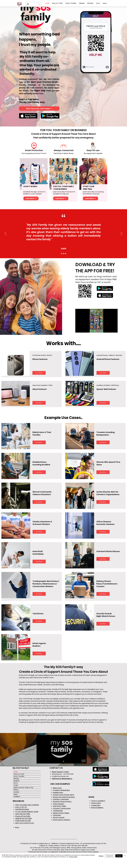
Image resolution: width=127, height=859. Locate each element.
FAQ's (16, 783)
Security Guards (58, 817)
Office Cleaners (58, 804)
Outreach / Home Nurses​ (62, 808)
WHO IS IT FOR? (19, 774)
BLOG (17, 827)
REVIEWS (17, 781)
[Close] (125, 856)
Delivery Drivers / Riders (61, 813)
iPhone (16, 790)
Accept (119, 856)
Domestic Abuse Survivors (62, 801)
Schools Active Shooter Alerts (63, 795)
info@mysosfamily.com (60, 776)
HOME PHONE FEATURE (23, 821)
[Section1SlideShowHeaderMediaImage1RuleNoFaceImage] (63, 761)
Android (16, 792)
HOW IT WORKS (19, 776)
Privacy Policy (73, 857)
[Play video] (96, 320)
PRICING (16, 779)
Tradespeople (58, 811)
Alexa (15, 794)
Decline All (110, 856)
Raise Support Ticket (60, 772)
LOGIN (16, 785)
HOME (16, 772)
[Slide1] (61, 253)
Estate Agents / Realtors (61, 820)
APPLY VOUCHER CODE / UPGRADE (27, 805)
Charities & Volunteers (61, 799)
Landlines (17, 796)
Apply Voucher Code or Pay (23, 787)
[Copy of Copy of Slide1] (65, 253)
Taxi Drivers (57, 815)
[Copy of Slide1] (63, 253)
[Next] (121, 234)
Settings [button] (101, 856)
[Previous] (6, 234)
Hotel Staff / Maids (59, 806)
